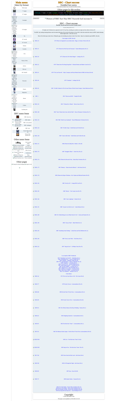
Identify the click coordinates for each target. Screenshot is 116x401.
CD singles (24, 29)
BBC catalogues (27, 125)
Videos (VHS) (24, 60)
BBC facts (28, 128)
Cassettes (24, 49)
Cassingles (24, 20)
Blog (28, 155)
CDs (24, 53)
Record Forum (28, 148)
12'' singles (24, 14)
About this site (28, 146)
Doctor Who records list (27, 131)
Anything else (24, 109)
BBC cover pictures (27, 122)
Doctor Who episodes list (27, 135)
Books (24, 98)
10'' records (24, 39)
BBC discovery (27, 117)
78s (24, 36)
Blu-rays (24, 69)
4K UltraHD (24, 72)
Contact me (28, 152)
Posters (24, 89)
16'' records (24, 42)
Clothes (24, 105)
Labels (28, 145)
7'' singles (24, 11)
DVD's (24, 66)
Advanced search (28, 156)
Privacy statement (28, 158)
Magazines (24, 92)
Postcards (24, 80)
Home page (24, 7)
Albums (24, 45)
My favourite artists (28, 143)
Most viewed (28, 150)
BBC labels (27, 120)
